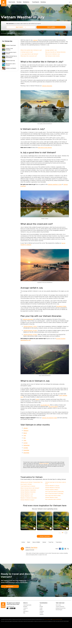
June (24, 440)
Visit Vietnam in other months (52, 56)
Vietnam (15, 33)
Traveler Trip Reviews (60, 606)
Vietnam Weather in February (52, 487)
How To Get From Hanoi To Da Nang (54, 493)
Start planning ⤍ (10, 586)
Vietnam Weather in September (28, 490)
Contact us (25, 608)
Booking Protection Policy (60, 608)
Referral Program (59, 609)
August (25, 442)
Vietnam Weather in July (27, 496)
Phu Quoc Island (53, 406)
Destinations (26, 2)
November (26, 450)
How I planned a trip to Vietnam (53, 499)
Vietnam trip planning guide (49, 417)
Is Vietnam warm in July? (27, 52)
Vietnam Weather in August (27, 499)
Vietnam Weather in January (52, 485)
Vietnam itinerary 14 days (30, 334)
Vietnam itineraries (47, 85)
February (25, 430)
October (25, 447)
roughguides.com (5, 33)
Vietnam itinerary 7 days (30, 326)
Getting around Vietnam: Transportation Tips (32, 482)
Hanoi (37, 399)
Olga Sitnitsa (34, 547)
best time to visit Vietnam (45, 147)
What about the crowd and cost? (29, 56)
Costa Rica (42, 611)
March (25, 433)
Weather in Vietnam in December (29, 497)
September (26, 445)
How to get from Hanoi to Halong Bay (54, 491)
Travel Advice (59, 542)
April (24, 435)
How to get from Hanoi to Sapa (53, 495)
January (25, 428)
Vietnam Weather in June (27, 494)
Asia (11, 33)
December (26, 452)
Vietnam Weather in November (28, 492)
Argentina (41, 614)
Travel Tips (50, 542)
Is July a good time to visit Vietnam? (29, 54)
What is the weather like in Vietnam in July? (31, 50)
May (24, 437)
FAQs (24, 609)
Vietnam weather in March (51, 489)
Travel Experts (35, 2)
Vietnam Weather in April (51, 497)
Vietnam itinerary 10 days (30, 330)
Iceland (41, 609)
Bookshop (43, 2)
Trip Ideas (19, 2)
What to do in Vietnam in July (52, 54)
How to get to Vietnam (26, 484)
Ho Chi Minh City (45, 405)
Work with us (25, 611)
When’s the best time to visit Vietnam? (30, 488)
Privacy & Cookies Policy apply (57, 619)
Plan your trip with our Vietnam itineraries (55, 52)
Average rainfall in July (51, 50)
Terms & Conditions (47, 619)
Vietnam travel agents (44, 463)
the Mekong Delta (61, 306)
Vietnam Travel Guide (45, 536)
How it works (12, 2)
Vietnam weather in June (54, 184)
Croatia (41, 608)
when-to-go (21, 33)
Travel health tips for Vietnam (28, 486)
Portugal (41, 606)
